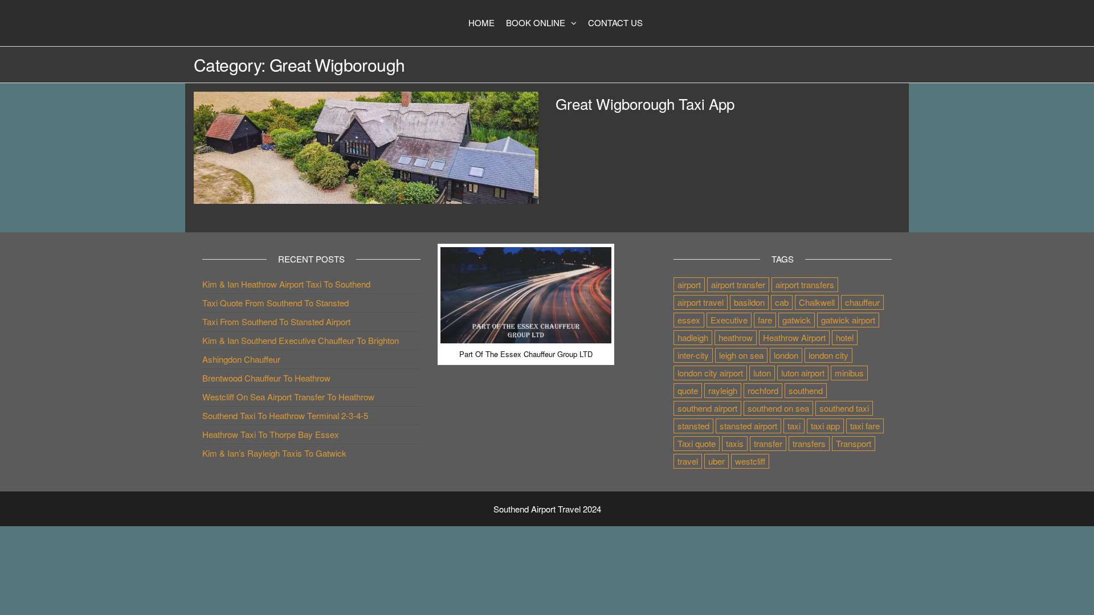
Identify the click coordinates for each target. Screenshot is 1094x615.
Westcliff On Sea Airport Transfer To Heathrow (288, 397)
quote (687, 390)
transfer (768, 443)
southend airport (707, 408)
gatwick (796, 320)
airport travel (700, 302)
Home (481, 22)
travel (687, 461)
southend (806, 390)
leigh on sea (741, 355)
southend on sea (778, 408)
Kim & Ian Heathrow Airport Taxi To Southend (286, 284)
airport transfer (738, 284)
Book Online (535, 22)
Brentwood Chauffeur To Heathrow (266, 378)
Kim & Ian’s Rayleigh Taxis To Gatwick (274, 453)
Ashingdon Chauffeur (241, 359)
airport (689, 284)
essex (688, 320)
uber (716, 461)
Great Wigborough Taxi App (645, 103)
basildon (749, 302)
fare (765, 320)
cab (782, 302)
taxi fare (865, 426)
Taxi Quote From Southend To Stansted (275, 303)
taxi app (825, 426)
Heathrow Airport (794, 337)
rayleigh (722, 390)
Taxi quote (696, 443)
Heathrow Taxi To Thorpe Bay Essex (270, 434)
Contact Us (615, 22)
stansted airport (748, 426)
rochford (763, 390)
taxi (794, 426)
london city (828, 355)
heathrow (736, 337)
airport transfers (804, 284)
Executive (729, 320)
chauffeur (862, 302)
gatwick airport (848, 320)
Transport (853, 443)
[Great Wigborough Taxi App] (366, 146)
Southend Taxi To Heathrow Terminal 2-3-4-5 (285, 415)
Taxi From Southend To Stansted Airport (276, 321)
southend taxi (844, 408)
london (786, 355)
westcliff (750, 461)
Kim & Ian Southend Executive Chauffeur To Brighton (300, 340)
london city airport (710, 373)
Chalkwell (817, 302)
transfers (809, 443)
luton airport (802, 373)
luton (762, 373)
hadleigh (692, 337)
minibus (849, 373)
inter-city (693, 355)
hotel (845, 337)
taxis (735, 443)
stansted (693, 426)
